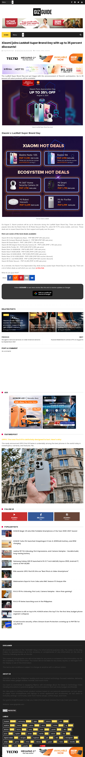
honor (19, 725)
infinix (55, 725)
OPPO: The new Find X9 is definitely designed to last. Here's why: (32, 439)
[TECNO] (42, 752)
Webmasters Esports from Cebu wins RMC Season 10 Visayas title (39, 581)
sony (30, 729)
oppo (35, 721)
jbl (47, 738)
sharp (30, 734)
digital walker (8, 738)
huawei (6, 721)
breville (72, 742)
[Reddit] (15, 278)
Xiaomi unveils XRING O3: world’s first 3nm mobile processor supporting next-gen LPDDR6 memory (14, 324)
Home (6, 35)
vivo (60, 721)
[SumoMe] (32, 278)
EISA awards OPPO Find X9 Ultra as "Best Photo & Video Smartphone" (41, 571)
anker (6, 742)
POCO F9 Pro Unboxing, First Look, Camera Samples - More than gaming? (42, 591)
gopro (50, 742)
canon (53, 734)
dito (65, 729)
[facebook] (72, 2)
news (42, 51)
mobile (37, 51)
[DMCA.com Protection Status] (9, 711)
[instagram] (74, 2)
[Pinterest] (21, 278)
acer (41, 729)
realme (6, 725)
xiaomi (47, 51)
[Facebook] (10, 278)
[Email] (26, 278)
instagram (69, 738)
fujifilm (17, 734)
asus (43, 725)
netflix (41, 734)
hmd (27, 742)
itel (64, 734)
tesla (61, 742)
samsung (21, 721)
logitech (36, 738)
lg (66, 725)
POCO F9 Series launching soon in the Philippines (32, 601)
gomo (17, 742)
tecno (19, 729)
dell (57, 738)
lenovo (6, 729)
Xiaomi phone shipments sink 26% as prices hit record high (42, 326)
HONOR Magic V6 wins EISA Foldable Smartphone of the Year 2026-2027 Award (45, 531)
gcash (53, 729)
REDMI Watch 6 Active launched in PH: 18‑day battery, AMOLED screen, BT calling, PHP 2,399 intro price (69, 324)
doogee (23, 738)
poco (5, 734)
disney (38, 742)
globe (31, 725)
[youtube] (81, 2)
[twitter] (78, 2)
